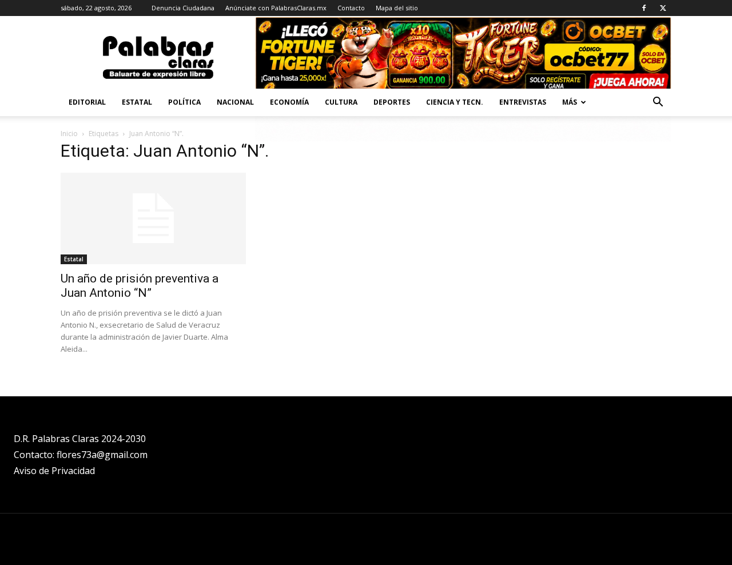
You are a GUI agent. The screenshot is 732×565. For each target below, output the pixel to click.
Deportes (391, 102)
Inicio (69, 133)
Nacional (235, 102)
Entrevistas (522, 102)
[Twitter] (662, 8)
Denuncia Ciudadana (183, 7)
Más (569, 102)
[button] (657, 103)
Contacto (351, 7)
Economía (289, 102)
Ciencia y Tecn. (454, 102)
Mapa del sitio (397, 7)
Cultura (341, 102)
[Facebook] (644, 8)
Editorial (87, 102)
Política (184, 102)
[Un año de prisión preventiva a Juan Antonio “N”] (153, 218)
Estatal (137, 102)
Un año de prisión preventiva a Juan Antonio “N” (139, 286)
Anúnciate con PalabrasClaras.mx (276, 7)
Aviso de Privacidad (54, 470)
